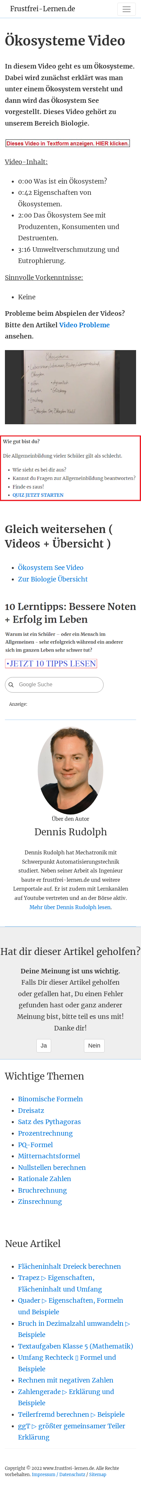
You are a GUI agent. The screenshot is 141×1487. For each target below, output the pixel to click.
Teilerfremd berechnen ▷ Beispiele (71, 1414)
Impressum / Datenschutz (58, 1474)
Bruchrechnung (42, 1190)
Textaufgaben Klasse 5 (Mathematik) (75, 1346)
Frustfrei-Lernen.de (42, 9)
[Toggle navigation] (126, 9)
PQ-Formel (35, 1145)
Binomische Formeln (50, 1099)
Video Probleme (84, 325)
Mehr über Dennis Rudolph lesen (70, 907)
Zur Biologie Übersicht (53, 579)
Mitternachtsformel (49, 1156)
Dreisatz (31, 1111)
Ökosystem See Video (51, 568)
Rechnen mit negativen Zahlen (65, 1380)
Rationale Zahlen (44, 1179)
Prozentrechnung (45, 1133)
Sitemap (97, 1474)
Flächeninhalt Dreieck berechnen (69, 1266)
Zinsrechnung (40, 1201)
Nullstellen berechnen (52, 1168)
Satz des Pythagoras (49, 1122)
